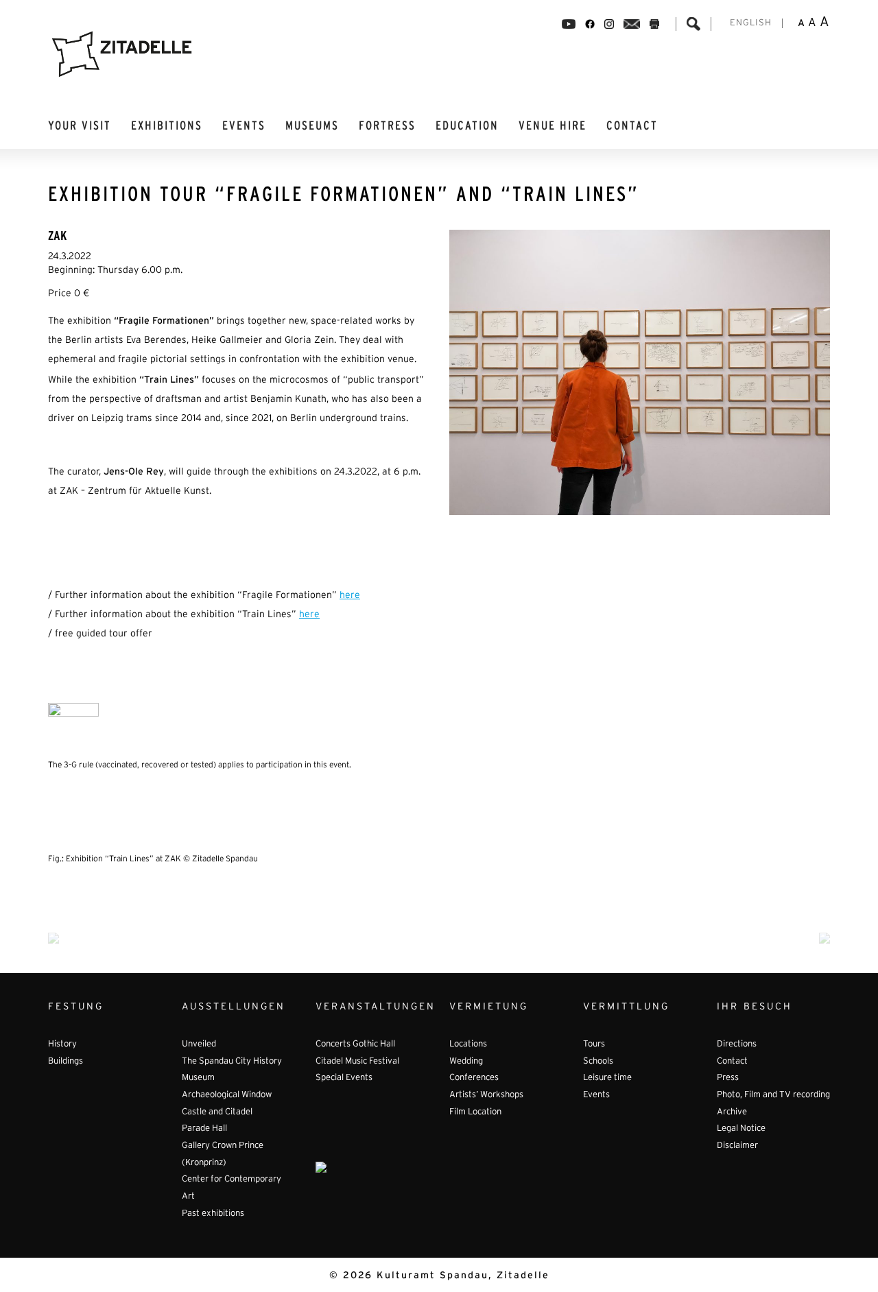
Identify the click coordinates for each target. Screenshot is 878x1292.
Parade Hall (204, 1129)
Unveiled (199, 1044)
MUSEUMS (312, 126)
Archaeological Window (227, 1095)
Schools (598, 1061)
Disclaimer (737, 1146)
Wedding (466, 1061)
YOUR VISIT (79, 126)
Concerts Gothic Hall (355, 1044)
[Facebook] (568, 24)
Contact (632, 126)
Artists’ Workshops (486, 1095)
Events (596, 1095)
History (62, 1044)
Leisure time (607, 1078)
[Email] (632, 24)
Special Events (344, 1078)
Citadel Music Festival (357, 1061)
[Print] (654, 24)
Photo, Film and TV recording (773, 1095)
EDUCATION (467, 126)
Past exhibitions (213, 1214)
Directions (737, 1044)
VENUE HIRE (552, 126)
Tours (594, 1044)
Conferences (474, 1078)
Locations (468, 1044)
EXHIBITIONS (166, 126)
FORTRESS (387, 126)
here (350, 595)
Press (728, 1078)
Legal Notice (741, 1129)
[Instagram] (609, 24)
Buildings (65, 1061)
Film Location (475, 1112)
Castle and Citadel (217, 1112)
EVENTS (243, 126)
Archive (732, 1112)
